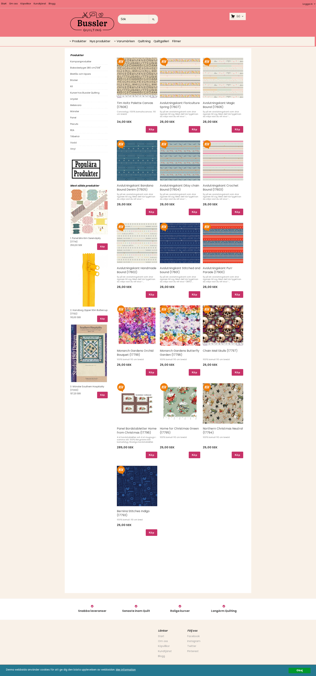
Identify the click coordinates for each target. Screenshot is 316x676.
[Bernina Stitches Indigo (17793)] (121, 470)
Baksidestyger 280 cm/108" (85, 67)
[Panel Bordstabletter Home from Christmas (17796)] (121, 387)
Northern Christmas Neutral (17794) (223, 430)
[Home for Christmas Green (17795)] (164, 387)
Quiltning (144, 41)
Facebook (193, 636)
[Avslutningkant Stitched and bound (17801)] (164, 227)
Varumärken (126, 41)
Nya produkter (100, 41)
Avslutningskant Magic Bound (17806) (219, 105)
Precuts (74, 124)
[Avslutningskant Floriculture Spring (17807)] (164, 61)
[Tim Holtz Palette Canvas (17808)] (121, 61)
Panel (73, 117)
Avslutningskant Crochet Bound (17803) (220, 187)
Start (3, 3)
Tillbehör (75, 136)
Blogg (52, 3)
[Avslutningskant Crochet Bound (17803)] (207, 144)
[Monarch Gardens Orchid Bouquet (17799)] (121, 309)
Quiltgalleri (161, 41)
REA (72, 130)
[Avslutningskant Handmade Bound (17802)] (121, 227)
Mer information (126, 669)
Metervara (75, 105)
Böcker (74, 80)
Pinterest (193, 651)
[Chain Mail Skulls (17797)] (207, 309)
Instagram (193, 641)
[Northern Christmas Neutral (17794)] (207, 387)
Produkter (79, 41)
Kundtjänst (40, 3)
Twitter (191, 646)
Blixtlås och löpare (80, 73)
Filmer (176, 41)
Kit (71, 86)
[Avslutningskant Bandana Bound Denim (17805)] (121, 144)
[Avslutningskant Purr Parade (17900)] (207, 227)
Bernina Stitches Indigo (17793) (133, 513)
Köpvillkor (25, 3)
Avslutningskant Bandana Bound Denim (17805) (135, 187)
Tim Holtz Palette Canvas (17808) (135, 105)
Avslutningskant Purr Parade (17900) (217, 270)
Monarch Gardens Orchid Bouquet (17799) (135, 353)
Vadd (73, 142)
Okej (299, 670)
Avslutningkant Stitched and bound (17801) (180, 270)
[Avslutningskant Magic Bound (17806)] (207, 61)
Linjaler (74, 98)
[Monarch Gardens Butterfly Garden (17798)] (164, 309)
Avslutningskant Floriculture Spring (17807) (180, 105)
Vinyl (73, 148)
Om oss (13, 3)
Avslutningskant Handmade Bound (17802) (136, 270)
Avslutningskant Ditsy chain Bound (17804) (179, 187)
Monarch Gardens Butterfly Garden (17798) (179, 353)
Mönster (74, 111)
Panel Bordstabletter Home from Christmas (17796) (137, 430)
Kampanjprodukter (80, 61)
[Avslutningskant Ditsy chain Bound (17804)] (164, 144)
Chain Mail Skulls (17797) (220, 351)
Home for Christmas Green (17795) (179, 430)
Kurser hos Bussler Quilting (84, 92)
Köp (102, 246)
